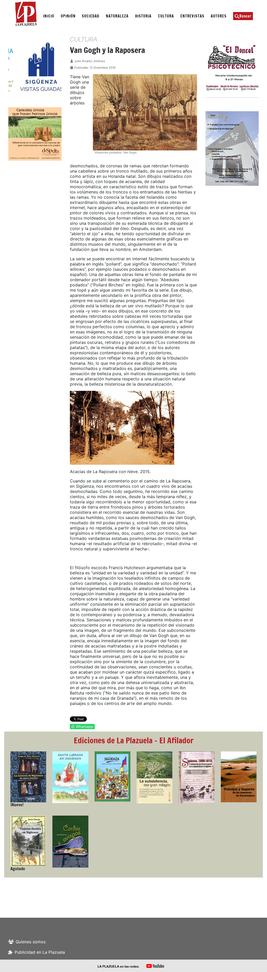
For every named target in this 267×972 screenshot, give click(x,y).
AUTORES (219, 16)
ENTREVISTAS (192, 16)
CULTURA (166, 16)
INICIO (48, 16)
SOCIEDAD (90, 16)
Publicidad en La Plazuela (40, 952)
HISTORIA (143, 16)
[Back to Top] (258, 962)
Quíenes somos (31, 941)
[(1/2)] (35, 66)
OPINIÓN (68, 16)
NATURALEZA (117, 16)
